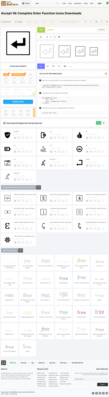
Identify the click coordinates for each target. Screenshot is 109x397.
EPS (14, 78)
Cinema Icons (64, 379)
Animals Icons (41, 377)
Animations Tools (54, 375)
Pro (65, 66)
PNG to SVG (40, 373)
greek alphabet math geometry (61, 222)
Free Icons (24, 363)
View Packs (101, 30)
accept (16, 131)
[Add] (15, 137)
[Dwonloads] (26, 137)
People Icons (41, 379)
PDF (6, 78)
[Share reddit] (90, 22)
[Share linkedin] (106, 22)
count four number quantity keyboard (97, 194)
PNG (30, 74)
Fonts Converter (42, 375)
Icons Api (62, 381)
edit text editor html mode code (25, 194)
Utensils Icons (41, 381)
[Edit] (19, 137)
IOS (30, 82)
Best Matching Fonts (77, 363)
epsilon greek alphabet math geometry (25, 222)
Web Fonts (13, 363)
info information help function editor (97, 208)
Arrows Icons (52, 377)
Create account (53, 384)
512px (13, 114)
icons (37, 3)
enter (87, 159)
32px (13, 111)
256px (6, 114)
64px (20, 111)
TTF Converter (64, 373)
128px (28, 111)
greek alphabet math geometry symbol (97, 222)
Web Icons (42, 363)
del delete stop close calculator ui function (25, 208)
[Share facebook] (86, 22)
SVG (6, 74)
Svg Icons (10, 3)
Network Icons (53, 379)
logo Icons (52, 363)
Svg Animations (64, 375)
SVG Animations (18, 74)
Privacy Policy (41, 386)
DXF (6, 82)
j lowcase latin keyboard (58, 208)
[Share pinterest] (101, 22)
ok (51, 131)
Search (57, 3)
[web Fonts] (20, 250)
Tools (92, 3)
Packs (86, 3)
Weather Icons (64, 377)
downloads (18, 102)
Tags (32, 363)
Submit (102, 384)
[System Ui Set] (38, 187)
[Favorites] (23, 137)
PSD (30, 78)
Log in (99, 3)
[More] (30, 137)
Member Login (41, 384)
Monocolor (7, 22)
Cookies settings (54, 386)
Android (22, 82)
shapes (20, 22)
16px (5, 111)
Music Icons (63, 363)
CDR (22, 78)
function (52, 159)
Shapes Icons (53, 381)
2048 (28, 114)
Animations (78, 3)
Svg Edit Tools (53, 373)
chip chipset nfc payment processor (25, 236)
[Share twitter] (96, 22)
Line (14, 82)
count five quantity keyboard (60, 194)
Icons (70, 3)
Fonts (64, 3)
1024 (20, 114)
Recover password (65, 384)
